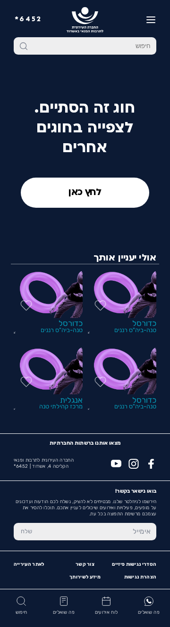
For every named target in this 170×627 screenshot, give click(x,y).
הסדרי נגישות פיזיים (134, 564)
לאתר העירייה (29, 564)
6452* (28, 19)
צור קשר (85, 564)
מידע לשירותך (85, 577)
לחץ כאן (85, 192)
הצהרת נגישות (140, 577)
